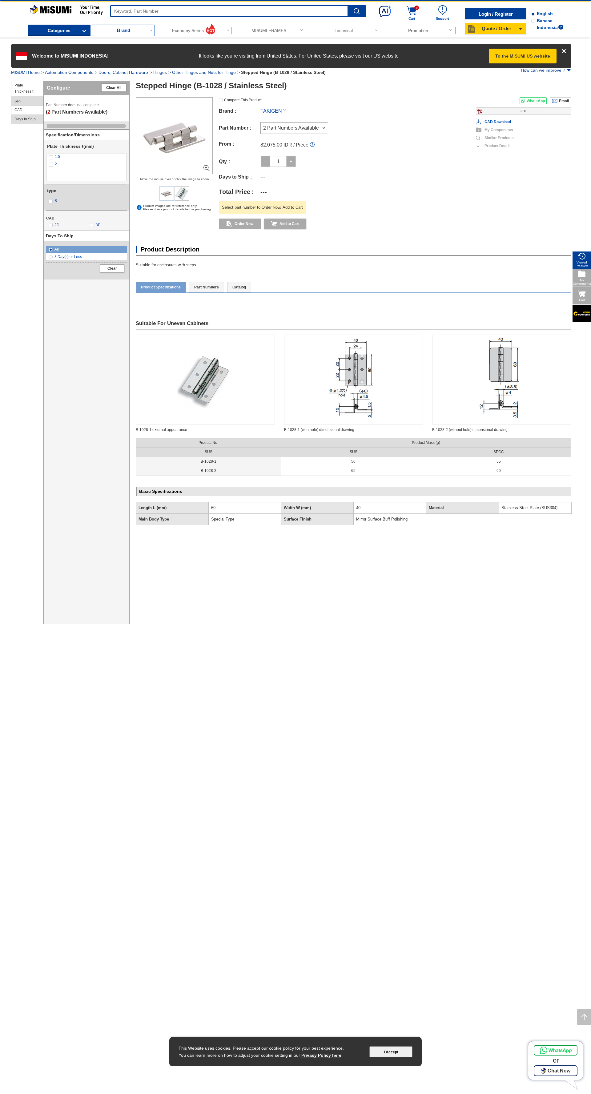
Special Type (222, 519)
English (545, 13)
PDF (524, 111)
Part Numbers (206, 287)
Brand (123, 30)
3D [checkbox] (98, 225)
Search (356, 11)
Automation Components (69, 72)
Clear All (113, 88)
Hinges (160, 72)
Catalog (239, 287)
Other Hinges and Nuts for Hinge (204, 72)
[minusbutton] (265, 161)
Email (564, 101)
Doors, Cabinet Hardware (123, 72)
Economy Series (188, 30)
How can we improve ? (543, 70)
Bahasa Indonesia (547, 24)
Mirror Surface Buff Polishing (382, 519)
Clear (112, 268)
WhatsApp (536, 101)
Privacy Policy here (321, 1055)
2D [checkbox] (56, 225)
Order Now (244, 224)
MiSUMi (35, 8)
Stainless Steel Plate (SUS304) (529, 507)
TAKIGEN (271, 111)
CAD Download (497, 122)
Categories (59, 30)
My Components (498, 130)
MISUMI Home (25, 72)
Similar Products (499, 138)
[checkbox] (86, 157)
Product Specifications (161, 287)
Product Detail (496, 146)
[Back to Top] (584, 1017)
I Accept (391, 1052)
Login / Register (496, 14)
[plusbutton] (291, 161)
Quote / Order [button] (496, 28)
